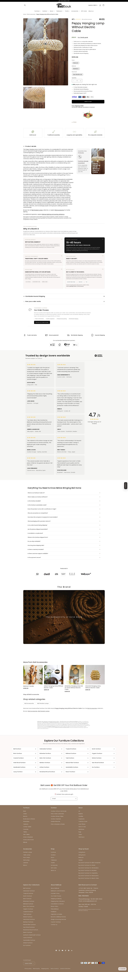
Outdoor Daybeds (56, 819)
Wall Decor (82, 837)
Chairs (25, 813)
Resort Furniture (27, 932)
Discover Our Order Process (42, 322)
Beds (24, 811)
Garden (81, 860)
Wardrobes (26, 821)
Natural (75, 63)
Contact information (65, 968)
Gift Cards (54, 868)
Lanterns (25, 862)
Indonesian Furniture (29, 891)
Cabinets (25, 824)
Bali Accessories (31, 14)
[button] (25, 5)
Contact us (54, 924)
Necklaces (81, 829)
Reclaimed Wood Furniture (30, 930)
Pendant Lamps (27, 852)
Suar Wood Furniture (29, 927)
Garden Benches (55, 821)
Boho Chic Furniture (28, 906)
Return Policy (54, 906)
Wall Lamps (26, 860)
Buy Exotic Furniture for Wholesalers (89, 868)
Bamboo (75, 69)
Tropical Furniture (28, 893)
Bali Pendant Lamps (37, 210)
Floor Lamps (26, 857)
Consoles (25, 829)
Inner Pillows (82, 824)
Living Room (82, 852)
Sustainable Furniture (29, 940)
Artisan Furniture (27, 943)
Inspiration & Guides (56, 914)
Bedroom (81, 857)
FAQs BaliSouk (55, 909)
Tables (25, 832)
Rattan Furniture (27, 917)
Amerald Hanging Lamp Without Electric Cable (93, 687)
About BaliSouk (55, 888)
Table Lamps (26, 855)
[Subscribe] (75, 798)
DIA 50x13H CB (77, 74)
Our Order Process (56, 896)
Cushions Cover (83, 821)
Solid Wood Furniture (29, 919)
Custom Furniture (56, 922)
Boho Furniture (27, 898)
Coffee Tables (27, 826)
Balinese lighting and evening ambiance (53, 214)
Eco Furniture (27, 945)
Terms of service (54, 968)
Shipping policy (45, 968)
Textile (53, 862)
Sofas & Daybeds (28, 837)
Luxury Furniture (27, 937)
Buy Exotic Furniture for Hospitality (88, 873)
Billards (25, 842)
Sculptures (82, 819)
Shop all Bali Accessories (31, 694)
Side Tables (26, 834)
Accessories (54, 865)
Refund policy (36, 968)
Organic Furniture (28, 909)
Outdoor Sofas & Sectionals (58, 811)
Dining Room (82, 855)
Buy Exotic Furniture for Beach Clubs (89, 878)
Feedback (125, 485)
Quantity (74, 78)
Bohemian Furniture (28, 901)
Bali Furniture (26, 888)
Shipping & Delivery (56, 898)
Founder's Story (55, 893)
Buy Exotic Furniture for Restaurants (89, 875)
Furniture (53, 852)
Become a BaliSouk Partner (58, 917)
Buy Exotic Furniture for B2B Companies (90, 862)
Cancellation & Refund (57, 904)
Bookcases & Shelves (29, 819)
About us (53, 870)
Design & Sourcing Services (58, 919)
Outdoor (53, 855)
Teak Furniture (27, 914)
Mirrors (25, 865)
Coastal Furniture (28, 911)
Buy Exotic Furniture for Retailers (88, 870)
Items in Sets (82, 826)
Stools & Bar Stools (28, 839)
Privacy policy (28, 968)
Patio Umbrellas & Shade (58, 824)
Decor (52, 857)
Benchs (25, 816)
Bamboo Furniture (28, 922)
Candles (81, 816)
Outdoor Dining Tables (57, 816)
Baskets (81, 813)
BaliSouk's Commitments (58, 891)
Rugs (80, 832)
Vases (80, 834)
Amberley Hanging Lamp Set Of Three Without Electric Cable (74, 687)
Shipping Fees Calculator (58, 901)
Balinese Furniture (28, 904)
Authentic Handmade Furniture (32, 935)
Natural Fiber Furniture (29, 924)
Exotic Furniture (27, 896)
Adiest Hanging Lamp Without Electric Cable (53, 687)
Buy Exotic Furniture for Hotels (87, 865)
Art (79, 811)
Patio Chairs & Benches (57, 813)
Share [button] (74, 122)
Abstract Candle (28, 686)
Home (24, 14)
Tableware (54, 860)
